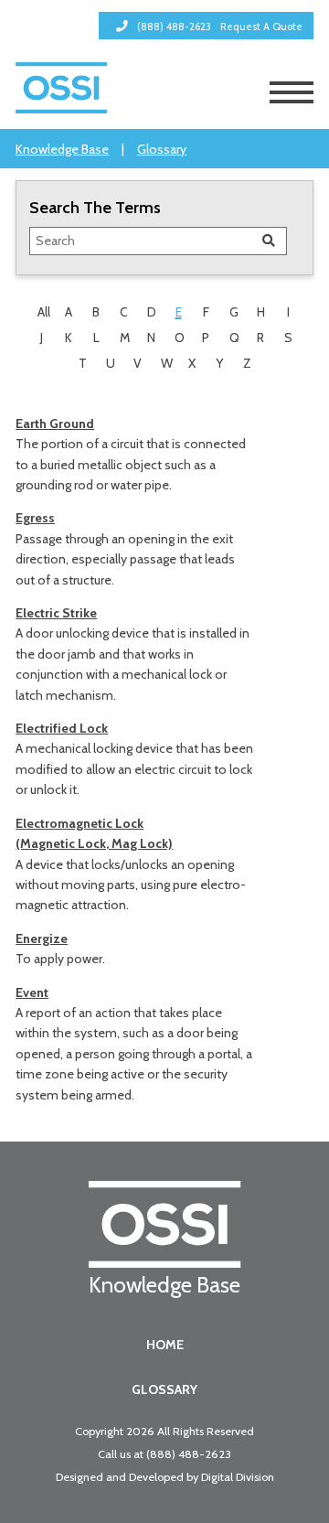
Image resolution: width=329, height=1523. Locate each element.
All (43, 312)
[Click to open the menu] (291, 92)
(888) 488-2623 (188, 1454)
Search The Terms (95, 207)
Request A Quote (261, 26)
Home (165, 1344)
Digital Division (237, 1477)
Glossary (161, 149)
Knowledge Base (62, 149)
